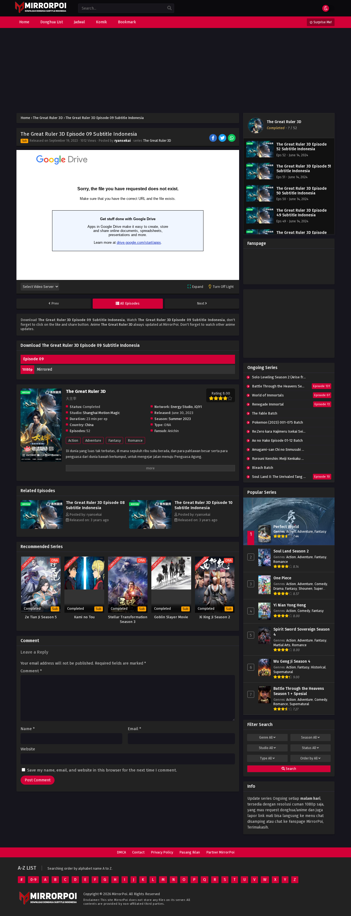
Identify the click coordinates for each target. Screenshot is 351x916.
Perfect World (286, 526)
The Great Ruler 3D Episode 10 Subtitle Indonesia (203, 505)
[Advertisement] (175, 70)
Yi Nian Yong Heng (289, 605)
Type (266, 758)
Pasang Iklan (189, 852)
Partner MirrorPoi (220, 852)
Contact (138, 852)
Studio (266, 748)
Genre (266, 737)
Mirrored (44, 369)
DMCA (121, 852)
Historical (318, 667)
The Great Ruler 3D (157, 141)
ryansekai (122, 141)
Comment (31, 671)
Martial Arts (281, 645)
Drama (278, 588)
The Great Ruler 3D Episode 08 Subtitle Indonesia (95, 505)
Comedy (321, 584)
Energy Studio (182, 407)
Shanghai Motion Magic (101, 413)
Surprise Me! (322, 22)
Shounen (305, 588)
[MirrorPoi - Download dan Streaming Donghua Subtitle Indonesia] (40, 12)
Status (309, 748)
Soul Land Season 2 (291, 551)
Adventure (93, 440)
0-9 (33, 879)
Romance (135, 440)
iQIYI (198, 407)
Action (73, 440)
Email (134, 729)
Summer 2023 (180, 419)
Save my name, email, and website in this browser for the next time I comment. (102, 770)
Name (28, 729)
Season (309, 737)
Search (290, 769)
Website (28, 749)
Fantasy (114, 440)
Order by (309, 758)
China (89, 425)
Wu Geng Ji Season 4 (291, 661)
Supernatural (283, 672)
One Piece (282, 578)
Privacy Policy (162, 852)
